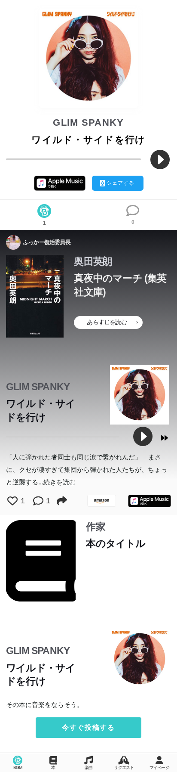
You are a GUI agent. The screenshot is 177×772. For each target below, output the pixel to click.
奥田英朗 (93, 261)
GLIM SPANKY (88, 122)
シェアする (121, 183)
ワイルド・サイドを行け (40, 410)
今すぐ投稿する (88, 727)
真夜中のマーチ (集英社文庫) (120, 285)
